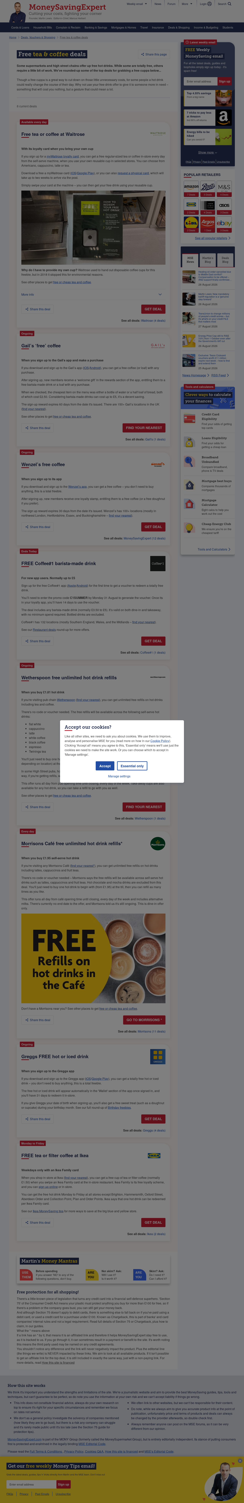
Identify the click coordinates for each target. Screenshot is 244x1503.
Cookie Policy (159, 741)
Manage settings (119, 776)
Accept (105, 765)
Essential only (132, 765)
